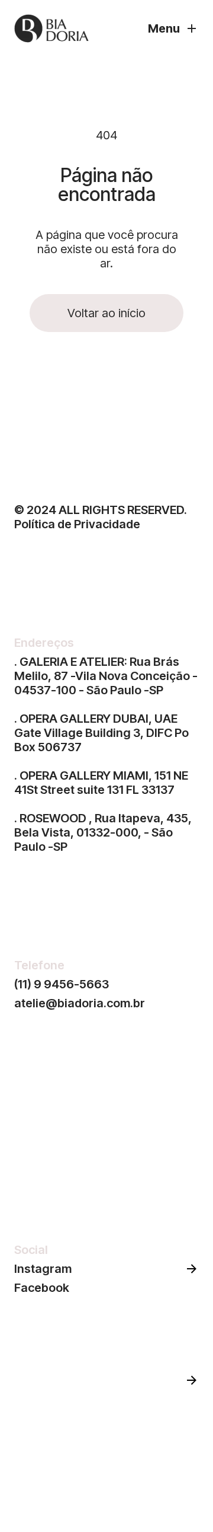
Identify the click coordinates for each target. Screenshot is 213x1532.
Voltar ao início (106, 313)
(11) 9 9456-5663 (61, 984)
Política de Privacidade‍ (77, 524)
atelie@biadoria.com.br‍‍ (79, 1003)
